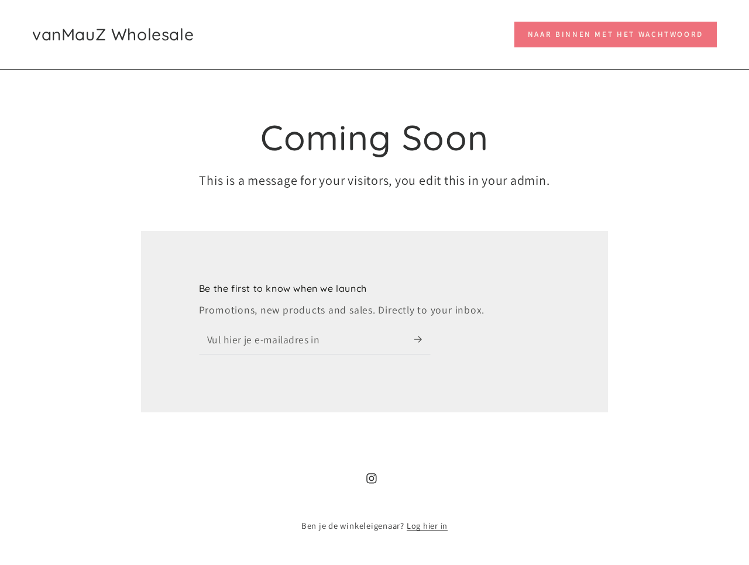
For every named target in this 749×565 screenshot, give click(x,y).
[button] (615, 34)
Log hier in (427, 525)
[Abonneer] (422, 339)
